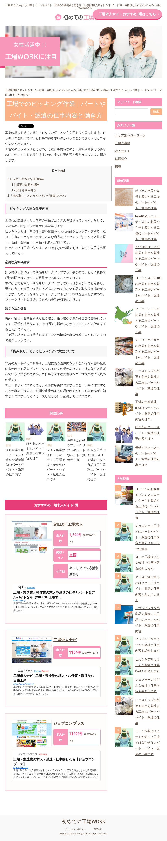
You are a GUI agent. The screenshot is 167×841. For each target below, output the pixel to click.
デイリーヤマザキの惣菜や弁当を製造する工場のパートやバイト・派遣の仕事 (147, 351)
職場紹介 (121, 159)
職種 (8, 445)
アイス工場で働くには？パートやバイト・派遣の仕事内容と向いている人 (147, 588)
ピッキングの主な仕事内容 (25, 179)
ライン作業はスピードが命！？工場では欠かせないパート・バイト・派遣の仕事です (56, 464)
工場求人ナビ (65, 640)
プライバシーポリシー (75, 829)
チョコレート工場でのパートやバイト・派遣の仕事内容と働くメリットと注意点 (147, 537)
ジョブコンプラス (68, 723)
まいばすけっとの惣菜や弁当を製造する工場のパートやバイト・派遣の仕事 (147, 258)
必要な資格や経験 (25, 184)
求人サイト (122, 151)
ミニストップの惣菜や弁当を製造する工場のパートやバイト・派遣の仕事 (147, 382)
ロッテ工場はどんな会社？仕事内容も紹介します (147, 562)
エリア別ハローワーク (130, 135)
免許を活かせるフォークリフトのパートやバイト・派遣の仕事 (76, 450)
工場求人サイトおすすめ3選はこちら (127, 14)
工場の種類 (122, 143)
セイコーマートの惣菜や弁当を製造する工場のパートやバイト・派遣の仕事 (147, 320)
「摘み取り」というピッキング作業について (37, 195)
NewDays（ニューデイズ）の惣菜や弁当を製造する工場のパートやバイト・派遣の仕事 (147, 227)
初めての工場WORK (83, 821)
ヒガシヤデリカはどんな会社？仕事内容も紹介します (147, 665)
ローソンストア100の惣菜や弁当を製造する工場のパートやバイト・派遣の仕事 (148, 289)
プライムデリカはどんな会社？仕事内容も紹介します (147, 644)
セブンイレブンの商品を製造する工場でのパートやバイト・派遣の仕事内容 (147, 619)
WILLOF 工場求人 (68, 524)
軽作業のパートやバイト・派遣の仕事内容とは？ (147, 433)
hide (61, 170)
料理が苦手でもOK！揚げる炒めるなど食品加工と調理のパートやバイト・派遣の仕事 (96, 464)
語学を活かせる (24, 190)
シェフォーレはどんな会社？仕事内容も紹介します (147, 685)
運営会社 (98, 829)
